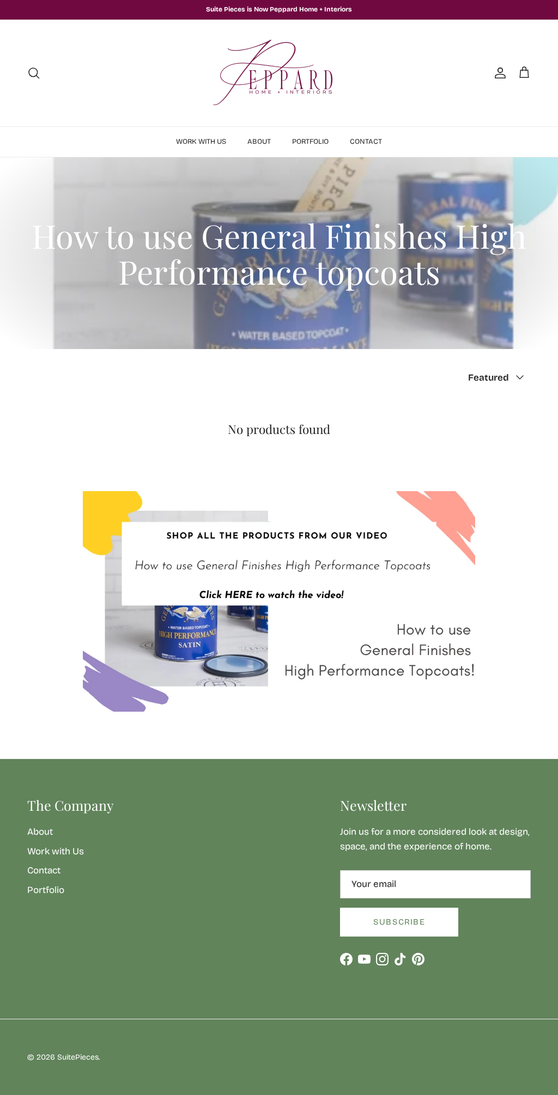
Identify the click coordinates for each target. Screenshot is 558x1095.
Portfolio (310, 141)
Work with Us (201, 141)
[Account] (498, 72)
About (259, 141)
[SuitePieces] (279, 72)
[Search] (33, 72)
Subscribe (399, 922)
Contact (366, 141)
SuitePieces (78, 1057)
